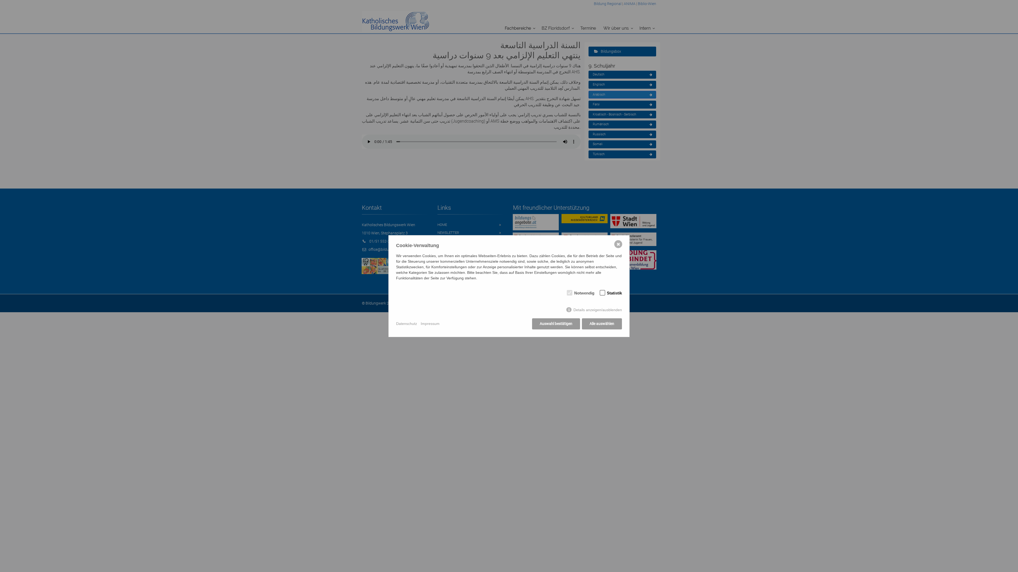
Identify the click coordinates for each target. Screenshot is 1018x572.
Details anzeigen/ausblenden (597, 310)
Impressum (430, 323)
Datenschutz (406, 323)
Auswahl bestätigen (556, 323)
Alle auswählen (602, 323)
